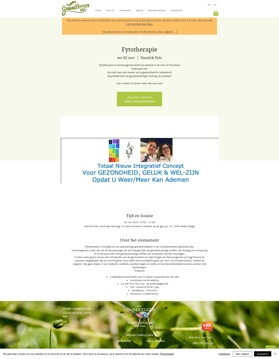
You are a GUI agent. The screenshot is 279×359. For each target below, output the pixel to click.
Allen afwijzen (242, 353)
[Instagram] (139, 314)
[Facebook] (144, 314)
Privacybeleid (167, 353)
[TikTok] (133, 314)
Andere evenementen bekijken (139, 101)
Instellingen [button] (224, 353)
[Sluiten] (275, 353)
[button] (176, 10)
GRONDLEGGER (139, 309)
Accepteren (263, 353)
